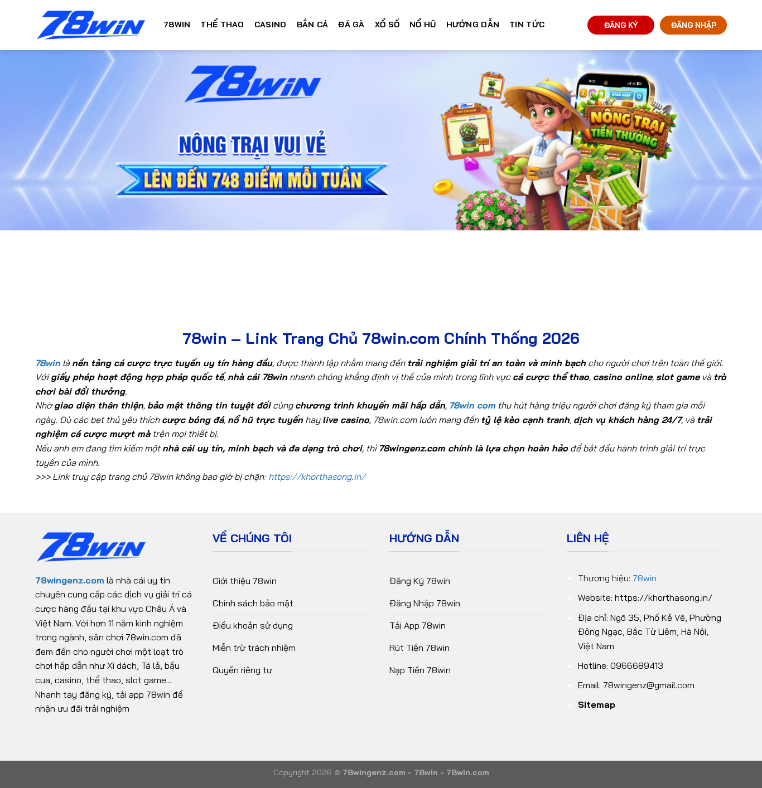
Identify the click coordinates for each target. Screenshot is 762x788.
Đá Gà (351, 25)
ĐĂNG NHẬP (693, 25)
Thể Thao (222, 25)
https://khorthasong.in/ (316, 476)
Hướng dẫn (473, 25)
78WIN (176, 25)
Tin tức (526, 25)
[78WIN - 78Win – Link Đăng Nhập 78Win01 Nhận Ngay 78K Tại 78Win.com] (91, 25)
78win (645, 577)
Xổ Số (387, 25)
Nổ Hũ (422, 25)
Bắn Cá (313, 25)
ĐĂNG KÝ (621, 25)
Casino (270, 25)
